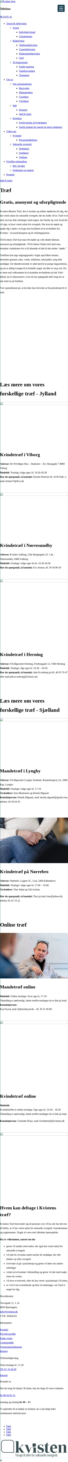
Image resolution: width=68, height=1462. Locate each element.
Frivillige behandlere (16, 161)
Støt (15, 105)
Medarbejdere (26, 92)
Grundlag (23, 96)
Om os (9, 79)
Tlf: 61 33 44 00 (8, 1369)
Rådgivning (18, 40)
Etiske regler (6, 1338)
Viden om (11, 131)
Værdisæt (24, 101)
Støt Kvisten (25, 114)
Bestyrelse (24, 88)
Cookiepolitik (7, 1342)
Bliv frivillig (19, 166)
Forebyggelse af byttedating (33, 122)
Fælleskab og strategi (23, 170)
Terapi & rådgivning (16, 23)
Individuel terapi (27, 32)
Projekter (17, 118)
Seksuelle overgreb (22, 144)
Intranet (4, 1351)
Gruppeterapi (25, 36)
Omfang (23, 157)
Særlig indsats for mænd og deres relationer (40, 127)
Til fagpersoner (20, 62)
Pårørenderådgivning (29, 53)
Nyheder (17, 135)
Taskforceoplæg (27, 71)
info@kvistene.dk (9, 1311)
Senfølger (24, 153)
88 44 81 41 (6, 16)
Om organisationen (22, 84)
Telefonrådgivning (28, 45)
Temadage (24, 75)
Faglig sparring (26, 66)
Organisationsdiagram (11, 1347)
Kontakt (10, 174)
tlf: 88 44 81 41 (7, 1395)
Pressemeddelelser (28, 140)
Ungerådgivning (27, 49)
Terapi (16, 27)
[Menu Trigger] (61, 8)
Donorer (23, 109)
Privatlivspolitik (8, 1334)
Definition (24, 148)
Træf (21, 58)
